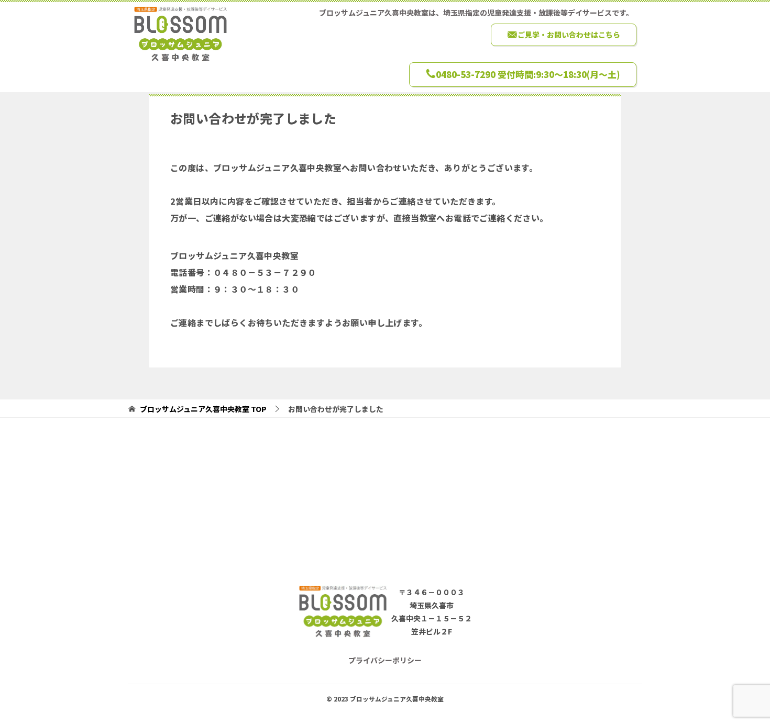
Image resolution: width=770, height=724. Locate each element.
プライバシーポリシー (385, 660)
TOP (203, 409)
